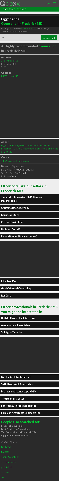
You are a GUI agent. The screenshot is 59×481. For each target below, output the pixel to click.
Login (47, 3)
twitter (5, 451)
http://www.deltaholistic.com (15, 160)
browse (5, 472)
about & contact (10, 456)
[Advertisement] (29, 108)
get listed (6, 467)
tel (10, 76)
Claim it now (27, 28)
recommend (49, 38)
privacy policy (8, 461)
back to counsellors (14, 9)
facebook (6, 446)
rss (2, 477)
